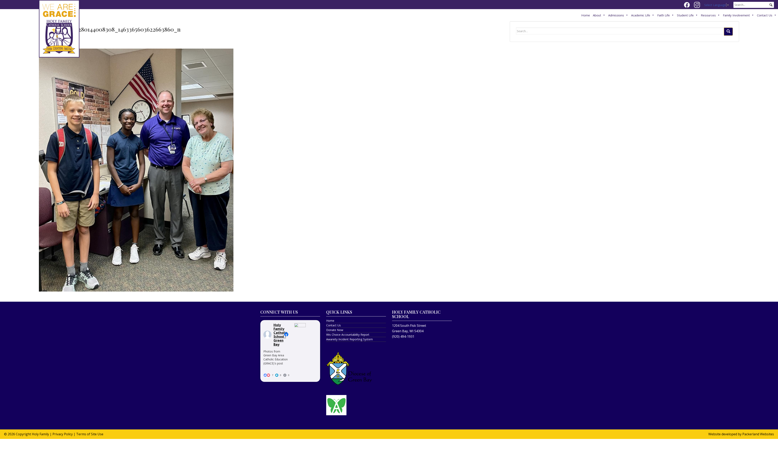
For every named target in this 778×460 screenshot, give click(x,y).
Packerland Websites (758, 434)
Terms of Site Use (89, 434)
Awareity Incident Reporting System (349, 339)
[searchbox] (753, 5)
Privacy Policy (62, 434)
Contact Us (764, 15)
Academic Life (640, 15)
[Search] (728, 32)
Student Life (685, 15)
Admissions (616, 15)
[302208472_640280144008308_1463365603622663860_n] (136, 170)
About (597, 15)
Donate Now (334, 330)
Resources (708, 15)
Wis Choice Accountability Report (347, 334)
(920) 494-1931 (403, 336)
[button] (771, 5)
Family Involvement (736, 15)
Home (585, 15)
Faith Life (663, 15)
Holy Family (40, 434)
